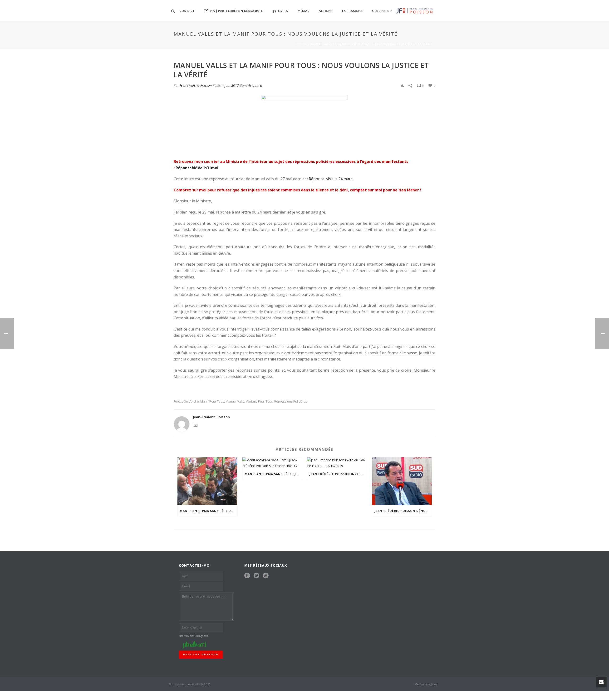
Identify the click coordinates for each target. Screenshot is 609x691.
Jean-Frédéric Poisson (196, 85)
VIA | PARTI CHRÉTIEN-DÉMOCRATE (236, 11)
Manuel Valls (235, 401)
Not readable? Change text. (194, 635)
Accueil (301, 44)
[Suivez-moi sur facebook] (247, 576)
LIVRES (283, 11)
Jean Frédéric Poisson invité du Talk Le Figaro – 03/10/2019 (338, 474)
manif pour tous (212, 401)
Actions (326, 11)
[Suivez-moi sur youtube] (266, 576)
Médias (303, 11)
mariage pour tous (259, 401)
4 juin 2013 (230, 85)
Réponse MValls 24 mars (331, 178)
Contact (187, 11)
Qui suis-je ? (382, 11)
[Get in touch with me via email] (195, 425)
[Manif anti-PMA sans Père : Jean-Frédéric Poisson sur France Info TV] (272, 462)
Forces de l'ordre (186, 401)
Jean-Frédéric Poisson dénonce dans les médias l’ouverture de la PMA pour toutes (403, 511)
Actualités (255, 85)
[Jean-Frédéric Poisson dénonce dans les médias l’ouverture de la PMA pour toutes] (402, 481)
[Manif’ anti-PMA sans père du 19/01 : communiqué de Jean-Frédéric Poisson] (207, 481)
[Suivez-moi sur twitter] (256, 576)
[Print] (402, 85)
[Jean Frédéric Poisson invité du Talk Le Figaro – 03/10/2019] (337, 462)
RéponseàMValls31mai (197, 167)
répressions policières (290, 401)
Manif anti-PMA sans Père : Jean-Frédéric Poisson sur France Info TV (273, 474)
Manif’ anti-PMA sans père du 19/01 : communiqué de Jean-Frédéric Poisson (208, 511)
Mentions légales (426, 684)
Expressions (352, 11)
